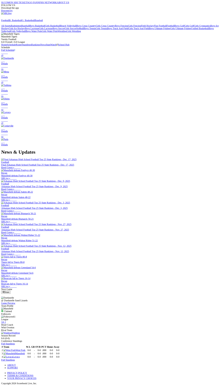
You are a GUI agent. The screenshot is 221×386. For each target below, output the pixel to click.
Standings (26, 44)
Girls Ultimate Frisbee (180, 28)
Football (5, 20)
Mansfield (20, 353)
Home (4, 44)
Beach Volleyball (68, 25)
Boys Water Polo (34, 31)
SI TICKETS (22, 2)
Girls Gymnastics (202, 25)
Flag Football (160, 25)
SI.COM (5, 2)
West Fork (20, 350)
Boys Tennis (90, 28)
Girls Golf (189, 25)
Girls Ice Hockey (17, 28)
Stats (48, 44)
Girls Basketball (52, 25)
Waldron (16, 333)
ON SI (12, 2)
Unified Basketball (200, 28)
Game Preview (8, 303)
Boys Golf (179, 25)
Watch (53, 44)
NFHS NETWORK (47, 2)
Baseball (39, 20)
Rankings (35, 44)
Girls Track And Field (138, 28)
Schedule (11, 44)
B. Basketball (15, 20)
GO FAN (33, 2)
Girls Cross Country (105, 25)
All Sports (6, 25)
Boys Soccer (59, 28)
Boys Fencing (121, 25)
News (43, 44)
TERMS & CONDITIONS (20, 375)
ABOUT (11, 365)
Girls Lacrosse (46, 28)
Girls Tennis (101, 28)
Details (4, 63)
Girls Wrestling (74, 31)
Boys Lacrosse (32, 28)
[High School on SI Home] (12, 17)
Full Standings (8, 343)
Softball (80, 28)
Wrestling (62, 31)
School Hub (63, 44)
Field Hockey (147, 25)
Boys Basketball (37, 25)
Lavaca (16, 357)
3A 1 (3, 322)
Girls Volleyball (18, 31)
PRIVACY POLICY (17, 373)
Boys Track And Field (117, 28)
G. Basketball (28, 20)
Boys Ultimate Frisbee (159, 28)
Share (6, 292)
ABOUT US (63, 2)
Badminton (16, 25)
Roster (19, 44)
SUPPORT (12, 367)
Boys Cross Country (86, 25)
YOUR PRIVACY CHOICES (21, 378)
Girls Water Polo (50, 31)
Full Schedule (7, 50)
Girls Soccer (70, 28)
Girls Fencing (134, 25)
